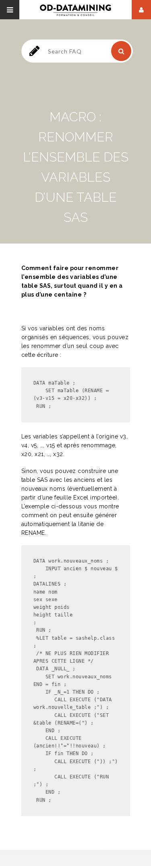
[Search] (121, 51)
